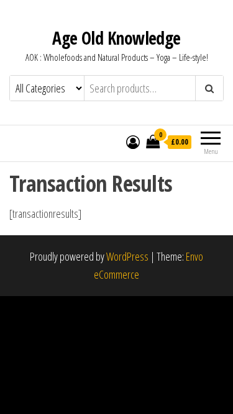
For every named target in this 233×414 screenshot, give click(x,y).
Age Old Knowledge (116, 38)
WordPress (127, 256)
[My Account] (133, 141)
